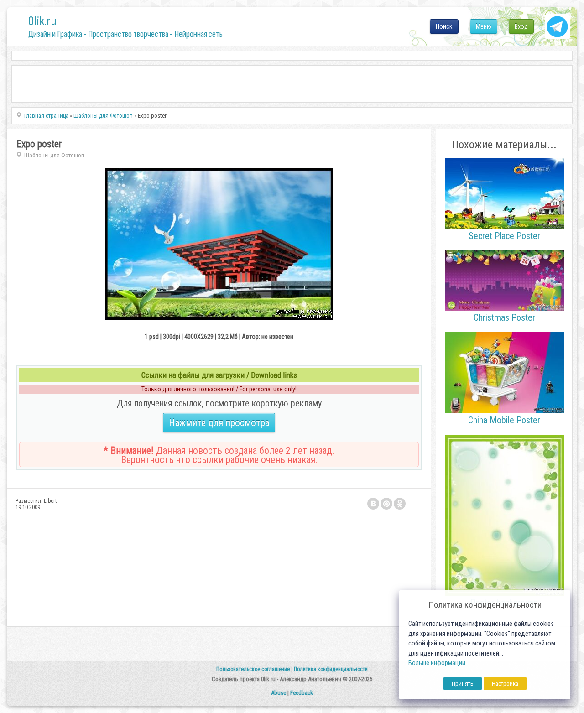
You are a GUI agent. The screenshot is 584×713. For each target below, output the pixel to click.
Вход (521, 26)
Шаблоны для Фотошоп (54, 155)
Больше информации (436, 663)
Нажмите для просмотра (219, 422)
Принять (463, 683)
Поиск (444, 26)
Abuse (278, 692)
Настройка (505, 683)
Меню (483, 26)
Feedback (301, 692)
